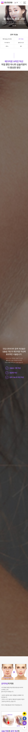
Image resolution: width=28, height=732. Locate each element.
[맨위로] (24, 728)
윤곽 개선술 (21, 39)
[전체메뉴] (24, 2)
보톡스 (7, 46)
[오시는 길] (24, 723)
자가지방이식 (7, 42)
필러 (21, 46)
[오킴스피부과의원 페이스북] (24, 718)
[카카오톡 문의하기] (24, 714)
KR (17, 2)
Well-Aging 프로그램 (7, 39)
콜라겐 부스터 (21, 42)
